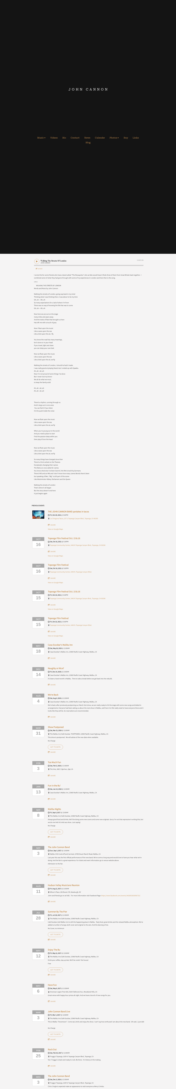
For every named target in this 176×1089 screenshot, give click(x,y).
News (87, 137)
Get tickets (55, 747)
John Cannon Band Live (59, 1011)
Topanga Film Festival (58, 564)
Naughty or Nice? (56, 668)
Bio (64, 137)
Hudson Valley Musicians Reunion (63, 885)
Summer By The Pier (57, 911)
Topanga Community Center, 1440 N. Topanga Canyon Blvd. (71, 572)
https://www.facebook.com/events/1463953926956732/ (120, 895)
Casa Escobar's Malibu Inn (60, 644)
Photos (113, 137)
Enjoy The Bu (54, 949)
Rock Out (52, 1049)
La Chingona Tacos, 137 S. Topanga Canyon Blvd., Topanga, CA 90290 (74, 518)
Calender (100, 137)
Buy (126, 137)
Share (40, 269)
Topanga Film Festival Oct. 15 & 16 (64, 538)
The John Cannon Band (59, 847)
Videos (54, 137)
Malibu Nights (54, 809)
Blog (88, 142)
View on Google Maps (55, 529)
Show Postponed (56, 727)
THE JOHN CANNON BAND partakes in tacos (68, 511)
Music (40, 137)
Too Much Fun (54, 762)
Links (136, 137)
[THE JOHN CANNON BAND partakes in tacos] (38, 518)
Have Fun (52, 984)
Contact (75, 137)
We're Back (53, 694)
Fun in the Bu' (54, 785)
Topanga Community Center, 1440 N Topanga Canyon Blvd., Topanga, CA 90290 (77, 545)
